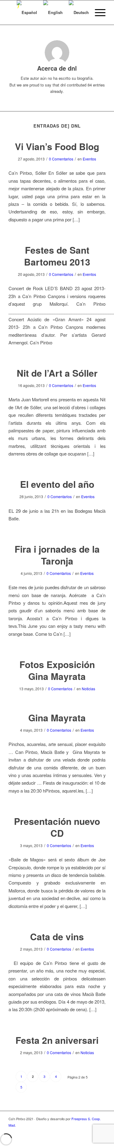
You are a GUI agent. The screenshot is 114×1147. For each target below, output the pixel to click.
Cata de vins (57, 936)
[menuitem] (97, 12)
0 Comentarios (61, 158)
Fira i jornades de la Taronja (57, 554)
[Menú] (97, 12)
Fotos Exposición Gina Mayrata (57, 670)
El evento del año (57, 484)
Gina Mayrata (57, 717)
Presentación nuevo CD (57, 827)
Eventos (89, 158)
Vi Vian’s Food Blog (57, 146)
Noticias (88, 688)
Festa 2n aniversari (57, 1040)
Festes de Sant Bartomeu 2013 (57, 255)
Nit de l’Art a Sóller (57, 372)
